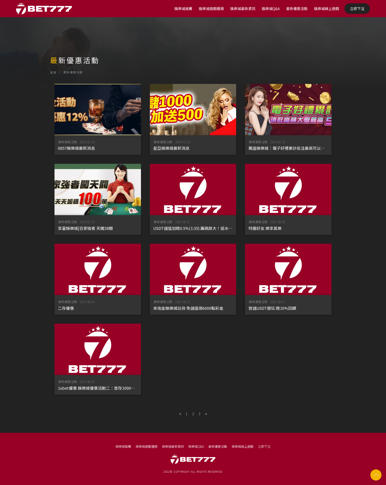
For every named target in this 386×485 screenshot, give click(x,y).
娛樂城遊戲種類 (211, 8)
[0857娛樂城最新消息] (98, 119)
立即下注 (357, 8)
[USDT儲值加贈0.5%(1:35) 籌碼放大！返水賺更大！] (193, 199)
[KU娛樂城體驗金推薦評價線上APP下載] (193, 44)
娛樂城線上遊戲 (326, 8)
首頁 (53, 72)
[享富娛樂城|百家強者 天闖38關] (98, 199)
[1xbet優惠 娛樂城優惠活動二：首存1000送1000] (98, 359)
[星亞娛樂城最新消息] (193, 119)
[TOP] (376, 475)
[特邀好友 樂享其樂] (288, 199)
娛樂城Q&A (271, 8)
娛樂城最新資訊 (242, 8)
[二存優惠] (98, 279)
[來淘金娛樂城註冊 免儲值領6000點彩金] (193, 279)
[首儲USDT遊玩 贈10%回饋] (288, 279)
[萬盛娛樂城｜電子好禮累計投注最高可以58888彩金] (288, 119)
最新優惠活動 (297, 8)
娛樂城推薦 (183, 8)
